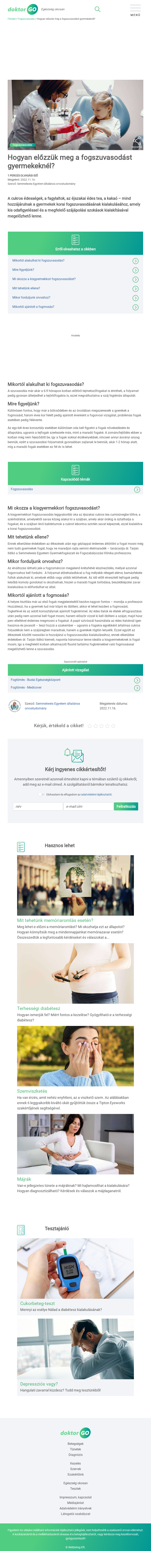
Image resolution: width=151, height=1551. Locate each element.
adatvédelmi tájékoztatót (96, 794)
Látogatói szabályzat (75, 1514)
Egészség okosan (76, 1483)
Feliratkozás (126, 806)
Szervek (75, 1469)
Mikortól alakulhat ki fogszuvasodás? (38, 260)
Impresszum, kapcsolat (76, 1497)
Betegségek (76, 1444)
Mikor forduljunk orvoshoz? (31, 297)
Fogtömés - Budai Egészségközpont (35, 680)
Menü (136, 15)
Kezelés (75, 1463)
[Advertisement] (75, 50)
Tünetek (75, 1449)
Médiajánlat (75, 1503)
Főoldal (12, 19)
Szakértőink (75, 1474)
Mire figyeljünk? (23, 269)
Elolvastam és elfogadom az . (79, 794)
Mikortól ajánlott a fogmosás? (33, 306)
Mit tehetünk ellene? (26, 288)
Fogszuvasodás (26, 19)
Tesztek (75, 1489)
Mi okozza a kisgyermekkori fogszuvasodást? (44, 279)
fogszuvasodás (22, 144)
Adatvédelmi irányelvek (76, 1508)
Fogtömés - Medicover (26, 687)
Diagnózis (76, 1455)
